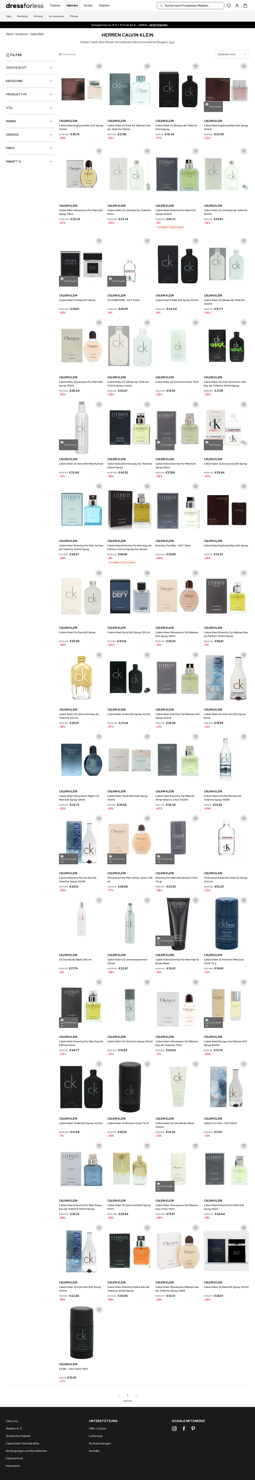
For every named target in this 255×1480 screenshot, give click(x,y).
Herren (72, 5)
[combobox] (190, 5)
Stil (9, 108)
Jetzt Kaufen (158, 25)
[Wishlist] (229, 6)
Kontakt (94, 1451)
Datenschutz (14, 1458)
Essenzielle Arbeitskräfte (22, 1443)
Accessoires (56, 16)
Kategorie (14, 81)
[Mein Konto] (237, 5)
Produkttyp (16, 94)
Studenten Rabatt (18, 1436)
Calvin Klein (37, 33)
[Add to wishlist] (99, 66)
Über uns (12, 1421)
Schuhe (38, 16)
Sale (8, 16)
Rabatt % (13, 161)
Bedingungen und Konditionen (26, 1451)
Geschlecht (16, 68)
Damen (55, 5)
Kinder (88, 5)
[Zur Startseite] (24, 5)
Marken (104, 5)
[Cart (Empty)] (245, 5)
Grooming (21, 33)
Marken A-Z (14, 1428)
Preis (10, 148)
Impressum (13, 1466)
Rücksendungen (100, 1443)
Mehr (172, 42)
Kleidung (22, 16)
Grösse (12, 135)
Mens (9, 33)
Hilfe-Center (97, 1428)
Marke (11, 121)
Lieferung (95, 1436)
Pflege (74, 16)
